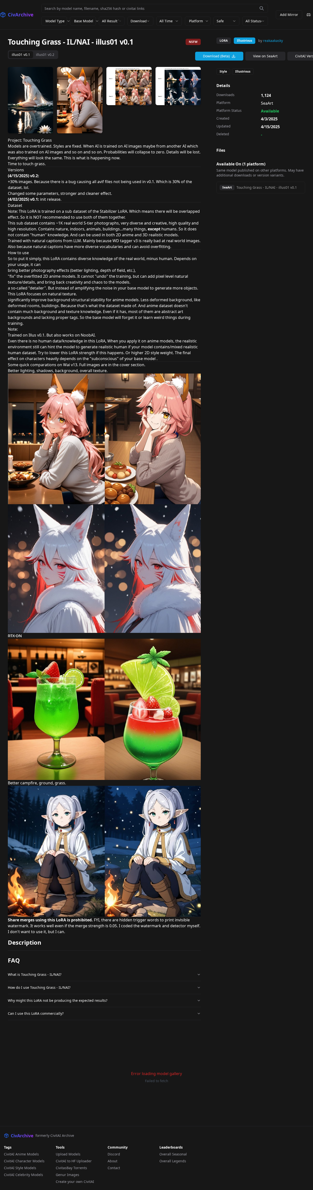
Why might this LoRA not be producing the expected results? (57, 1000)
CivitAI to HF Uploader (74, 1161)
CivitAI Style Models (20, 1167)
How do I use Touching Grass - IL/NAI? (39, 987)
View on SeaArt (265, 56)
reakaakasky (273, 40)
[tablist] (33, 54)
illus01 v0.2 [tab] (45, 54)
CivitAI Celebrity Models (23, 1174)
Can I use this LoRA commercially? (36, 1013)
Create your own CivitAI (75, 1181)
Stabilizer (108, 211)
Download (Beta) (216, 56)
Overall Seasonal (173, 1154)
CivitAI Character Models (24, 1161)
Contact (114, 1167)
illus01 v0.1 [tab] (21, 54)
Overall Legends (172, 1161)
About (112, 1161)
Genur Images (67, 1174)
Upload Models (68, 1154)
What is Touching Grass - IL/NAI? (34, 974)
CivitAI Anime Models (21, 1154)
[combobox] (111, 21)
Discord (114, 1154)
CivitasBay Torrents (71, 1167)
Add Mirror (289, 14)
